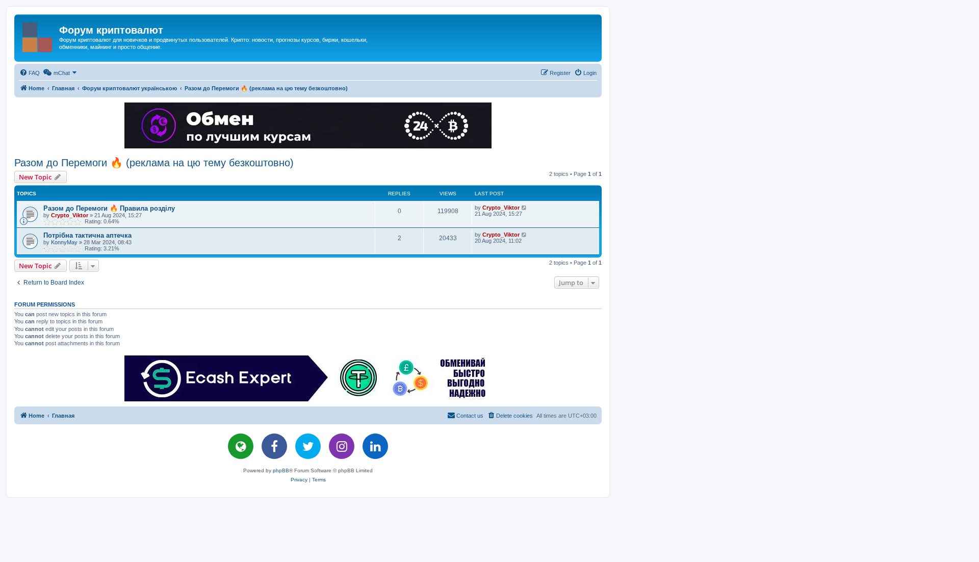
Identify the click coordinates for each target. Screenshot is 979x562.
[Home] (38, 35)
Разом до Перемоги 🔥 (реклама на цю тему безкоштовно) (154, 162)
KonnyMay (64, 242)
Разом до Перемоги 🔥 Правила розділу (109, 208)
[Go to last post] (524, 208)
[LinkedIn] (375, 446)
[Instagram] (341, 446)
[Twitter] (308, 446)
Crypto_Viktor (69, 215)
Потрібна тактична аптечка (87, 235)
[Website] (240, 446)
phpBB (281, 470)
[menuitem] (29, 73)
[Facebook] (274, 446)
